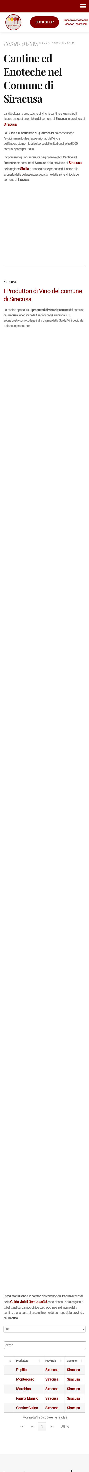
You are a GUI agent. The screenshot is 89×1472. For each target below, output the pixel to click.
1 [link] (42, 1426)
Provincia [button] (50, 1361)
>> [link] (51, 1426)
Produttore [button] (22, 1361)
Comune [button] (72, 1361)
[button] (83, 6)
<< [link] (21, 1426)
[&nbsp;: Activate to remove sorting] (9, 1360)
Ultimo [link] (65, 1426)
